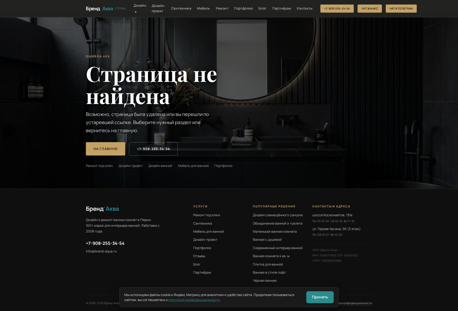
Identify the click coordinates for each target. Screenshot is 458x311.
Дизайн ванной (160, 165)
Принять (320, 297)
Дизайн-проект (159, 8)
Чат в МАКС (369, 8)
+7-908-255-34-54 (337, 8)
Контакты (304, 8)
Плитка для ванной (268, 264)
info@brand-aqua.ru (101, 251)
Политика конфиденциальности (350, 303)
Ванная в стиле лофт (269, 272)
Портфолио (243, 8)
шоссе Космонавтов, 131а (332, 215)
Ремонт (222, 8)
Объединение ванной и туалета (277, 223)
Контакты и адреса (331, 206)
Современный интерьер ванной (278, 248)
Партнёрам (281, 8)
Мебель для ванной (193, 165)
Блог (263, 8)
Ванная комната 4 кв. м (271, 256)
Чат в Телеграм (401, 8)
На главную (106, 148)
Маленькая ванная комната (275, 231)
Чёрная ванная (265, 280)
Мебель (203, 8)
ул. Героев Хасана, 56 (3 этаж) (336, 228)
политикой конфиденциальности (194, 299)
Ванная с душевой (267, 239)
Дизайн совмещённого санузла (278, 215)
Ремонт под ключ (99, 165)
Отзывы (199, 256)
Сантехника (181, 8)
